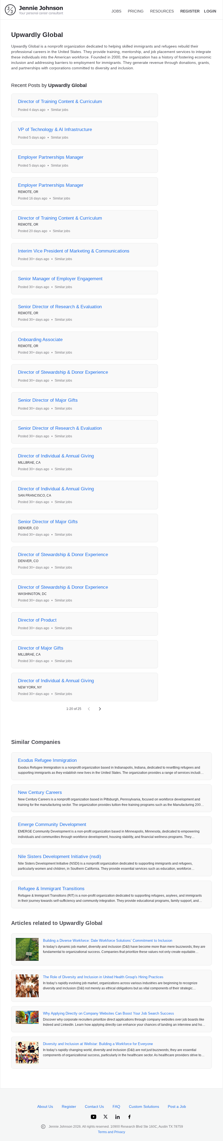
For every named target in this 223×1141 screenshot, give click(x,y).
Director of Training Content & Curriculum (60, 101)
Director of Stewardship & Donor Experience (63, 372)
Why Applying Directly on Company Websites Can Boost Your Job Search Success (108, 1013)
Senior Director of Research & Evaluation (60, 306)
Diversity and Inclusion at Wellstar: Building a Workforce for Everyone (98, 1044)
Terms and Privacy (111, 1132)
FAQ (116, 1106)
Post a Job (177, 1106)
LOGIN (210, 11)
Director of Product (37, 620)
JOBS (116, 11)
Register (69, 1106)
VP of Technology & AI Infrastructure (55, 129)
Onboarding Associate (40, 339)
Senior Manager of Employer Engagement (60, 278)
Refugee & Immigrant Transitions (51, 888)
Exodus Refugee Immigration (47, 760)
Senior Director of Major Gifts (48, 400)
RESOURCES (162, 11)
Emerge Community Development (52, 824)
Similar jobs (59, 110)
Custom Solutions (144, 1106)
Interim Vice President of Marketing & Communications (73, 251)
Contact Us (94, 1106)
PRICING (136, 11)
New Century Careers (40, 792)
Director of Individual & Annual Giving (56, 456)
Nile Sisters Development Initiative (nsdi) (59, 856)
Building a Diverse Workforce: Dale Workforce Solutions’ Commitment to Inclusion (107, 941)
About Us (45, 1106)
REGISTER (190, 11)
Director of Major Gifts (40, 648)
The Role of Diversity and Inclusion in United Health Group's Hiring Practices (103, 977)
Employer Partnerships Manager (50, 157)
